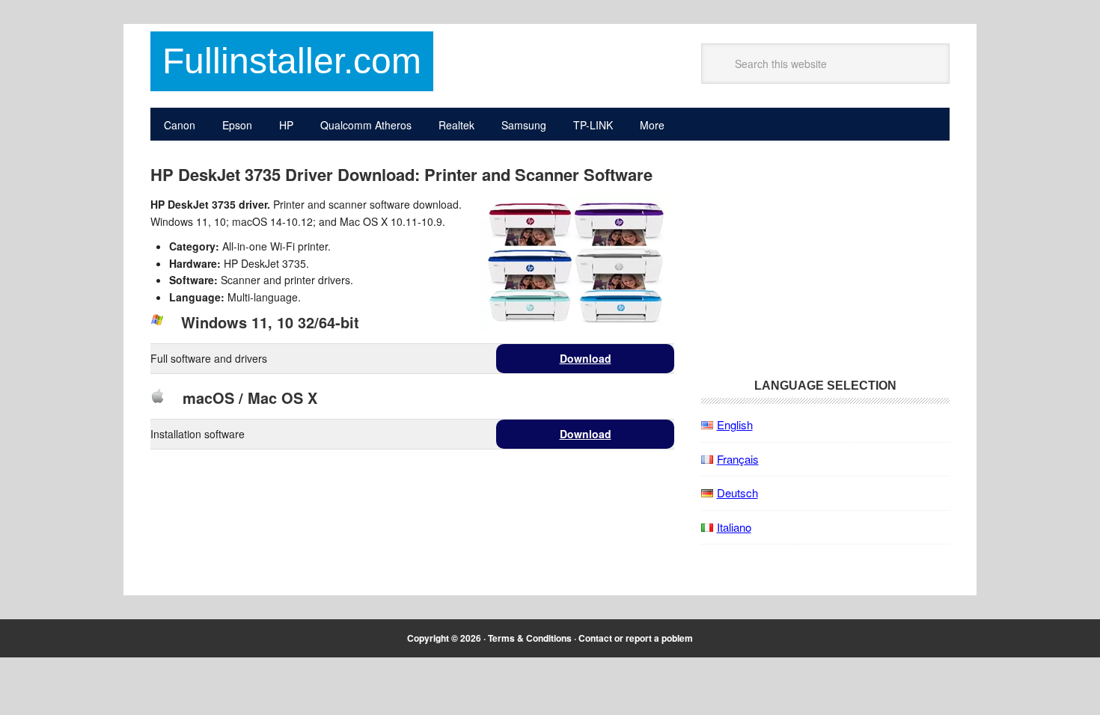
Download (585, 358)
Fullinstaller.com (291, 61)
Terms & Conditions (530, 638)
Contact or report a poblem (635, 638)
